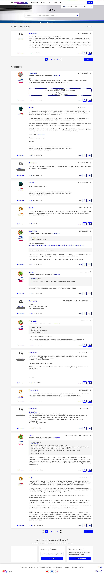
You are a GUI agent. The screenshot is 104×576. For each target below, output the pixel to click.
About (55, 2)
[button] (91, 33)
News (43, 2)
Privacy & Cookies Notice (45, 567)
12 (31, 401)
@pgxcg (33, 237)
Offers (61, 2)
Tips (48, 2)
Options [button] (88, 26)
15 (31, 525)
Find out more (56, 75)
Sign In (90, 2)
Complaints (67, 567)
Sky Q (52, 9)
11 (31, 382)
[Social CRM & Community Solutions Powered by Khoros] (98, 571)
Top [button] (101, 567)
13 (57, 59)
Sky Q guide (41, 134)
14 (31, 470)
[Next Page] (60, 59)
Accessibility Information (58, 567)
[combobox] (55, 15)
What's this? (20, 38)
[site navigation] (12, 2)
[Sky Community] (21, 2)
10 (31, 345)
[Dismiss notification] (91, 6)
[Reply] (90, 53)
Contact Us (74, 567)
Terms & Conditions (33, 567)
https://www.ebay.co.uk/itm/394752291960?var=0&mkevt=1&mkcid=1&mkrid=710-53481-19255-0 (56, 245)
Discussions (34, 2)
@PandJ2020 (34, 278)
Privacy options (23, 567)
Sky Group (81, 567)
